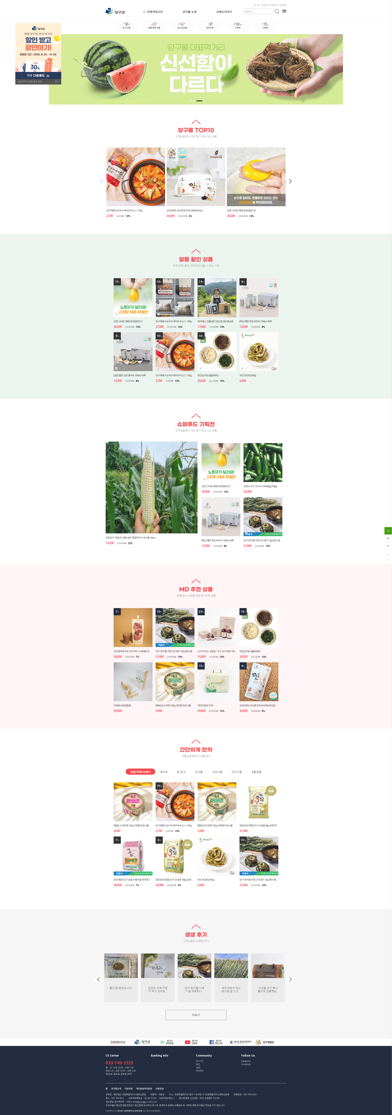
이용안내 (160, 1088)
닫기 (57, 81)
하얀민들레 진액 (205, 705)
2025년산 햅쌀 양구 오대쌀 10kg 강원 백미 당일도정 (180, 879)
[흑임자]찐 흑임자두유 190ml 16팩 (255, 321)
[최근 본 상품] (388, 546)
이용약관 (129, 1088)
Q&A (198, 1067)
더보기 (196, 1015)
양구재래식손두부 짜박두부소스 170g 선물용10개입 (180, 321)
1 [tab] (193, 101)
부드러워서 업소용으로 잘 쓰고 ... (231, 989)
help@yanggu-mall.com (144, 1101)
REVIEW (199, 1070)
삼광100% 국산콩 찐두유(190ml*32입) (185, 210)
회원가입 (265, 5)
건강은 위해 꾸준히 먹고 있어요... (158, 989)
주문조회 (273, 5)
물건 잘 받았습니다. (121, 988)
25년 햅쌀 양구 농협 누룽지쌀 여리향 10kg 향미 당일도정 (140, 879)
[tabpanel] (196, 69)
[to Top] (388, 554)
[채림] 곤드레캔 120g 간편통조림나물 (173, 705)
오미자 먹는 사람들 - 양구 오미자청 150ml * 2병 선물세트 (224, 651)
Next (290, 979)
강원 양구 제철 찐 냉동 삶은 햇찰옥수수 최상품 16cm (130, 537)
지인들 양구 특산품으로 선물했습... (268, 989)
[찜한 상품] (388, 538)
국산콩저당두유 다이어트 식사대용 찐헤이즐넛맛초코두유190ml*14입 (147, 651)
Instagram (246, 1060)
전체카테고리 (155, 12)
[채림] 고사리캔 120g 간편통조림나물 (131, 825)
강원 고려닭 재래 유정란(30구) (128, 321)
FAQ (198, 1064)
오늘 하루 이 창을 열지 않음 (30, 81)
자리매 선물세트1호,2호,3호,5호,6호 (215, 321)
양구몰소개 (116, 1088)
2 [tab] (198, 101)
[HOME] (388, 531)
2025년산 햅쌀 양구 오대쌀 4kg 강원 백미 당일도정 (263, 825)
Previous (99, 979)
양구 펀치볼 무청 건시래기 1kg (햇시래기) (263, 540)
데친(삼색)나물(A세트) (208, 375)
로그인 (257, 5)
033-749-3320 (119, 1063)
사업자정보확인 (166, 1098)
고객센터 (282, 5)
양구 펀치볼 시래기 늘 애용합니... (194, 989)
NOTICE (200, 1060)
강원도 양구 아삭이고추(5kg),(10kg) (260, 486)
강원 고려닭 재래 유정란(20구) (241, 210)
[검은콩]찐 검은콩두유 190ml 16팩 (130, 375)
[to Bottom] (388, 560)
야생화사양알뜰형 (122, 705)
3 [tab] (201, 101)
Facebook (246, 1064)
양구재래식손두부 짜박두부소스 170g (124, 210)
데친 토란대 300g (247, 375)
